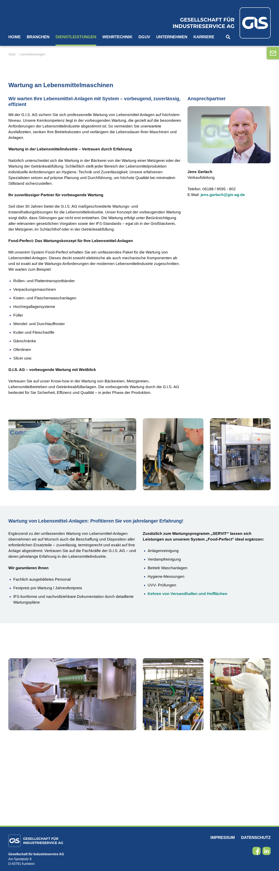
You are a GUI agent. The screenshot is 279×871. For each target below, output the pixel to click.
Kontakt (59, 52)
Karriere (203, 37)
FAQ (19, 52)
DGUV (144, 37)
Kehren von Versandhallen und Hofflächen (187, 594)
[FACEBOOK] (256, 851)
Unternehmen (171, 37)
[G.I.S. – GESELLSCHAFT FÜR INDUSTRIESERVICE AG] (215, 22)
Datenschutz (256, 837)
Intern (36, 52)
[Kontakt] (273, 53)
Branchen (38, 37)
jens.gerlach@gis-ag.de (223, 195)
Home (14, 37)
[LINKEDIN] (266, 851)
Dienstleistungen (76, 37)
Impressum (222, 837)
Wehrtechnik (117, 37)
